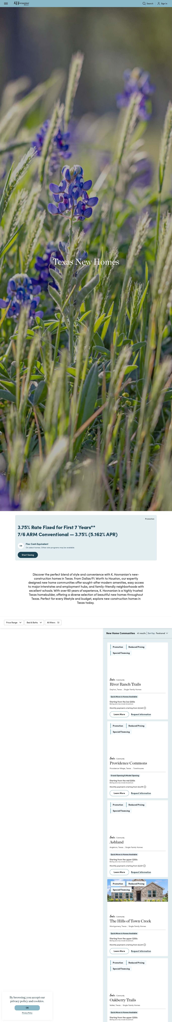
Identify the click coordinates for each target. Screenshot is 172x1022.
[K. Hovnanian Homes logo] (21, 4)
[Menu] (6, 3)
